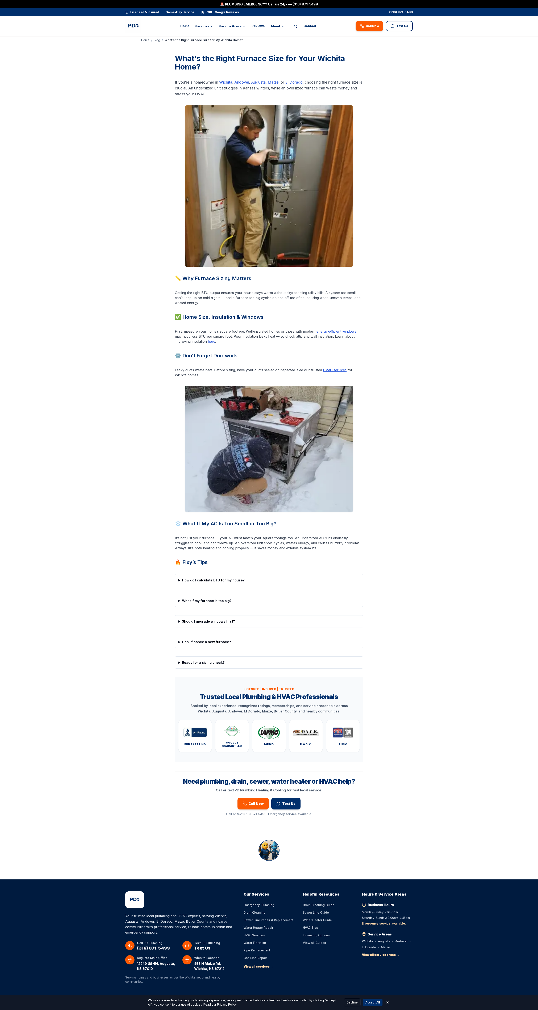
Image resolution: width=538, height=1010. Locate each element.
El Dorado (294, 82)
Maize (273, 82)
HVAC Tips (310, 927)
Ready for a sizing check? (203, 662)
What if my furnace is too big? (207, 601)
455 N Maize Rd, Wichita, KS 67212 (209, 966)
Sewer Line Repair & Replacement (268, 920)
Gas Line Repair (255, 958)
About (275, 26)
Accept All (372, 1002)
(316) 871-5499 (305, 4)
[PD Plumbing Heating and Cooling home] (133, 26)
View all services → (258, 966)
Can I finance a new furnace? (206, 642)
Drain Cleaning (254, 912)
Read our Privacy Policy (220, 1004)
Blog (294, 26)
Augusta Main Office (152, 958)
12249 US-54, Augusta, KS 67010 (156, 966)
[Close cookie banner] (387, 1002)
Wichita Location (206, 958)
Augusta (258, 82)
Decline (352, 1002)
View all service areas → (380, 954)
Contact (309, 26)
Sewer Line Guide (316, 912)
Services (202, 26)
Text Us (402, 26)
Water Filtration (255, 942)
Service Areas (230, 26)
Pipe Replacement (257, 950)
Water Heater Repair (258, 927)
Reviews (258, 26)
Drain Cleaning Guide (318, 905)
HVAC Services (254, 935)
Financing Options (316, 935)
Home (184, 26)
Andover (241, 82)
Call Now (372, 26)
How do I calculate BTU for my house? (213, 580)
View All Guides (314, 942)
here (211, 341)
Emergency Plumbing (259, 905)
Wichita (225, 82)
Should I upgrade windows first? (208, 621)
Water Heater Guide (317, 920)
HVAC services (335, 370)
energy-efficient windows (336, 331)
